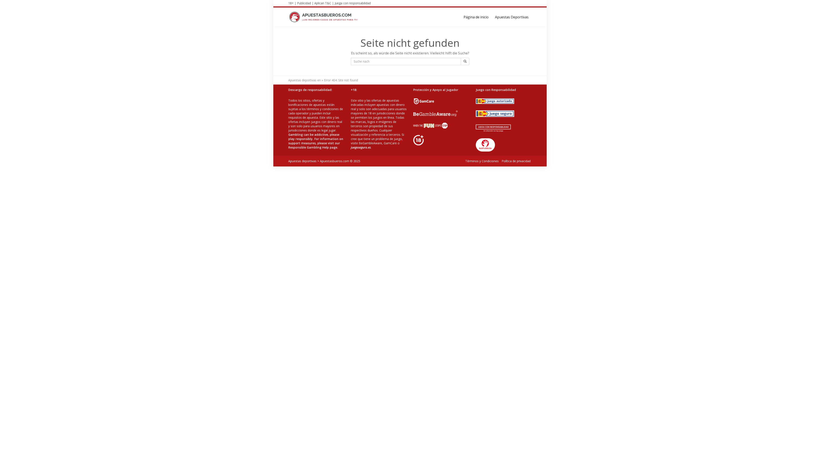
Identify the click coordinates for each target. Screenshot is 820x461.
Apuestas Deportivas (512, 17)
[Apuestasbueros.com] (324, 17)
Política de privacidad (516, 161)
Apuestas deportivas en (304, 80)
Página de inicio (476, 17)
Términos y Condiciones (482, 161)
